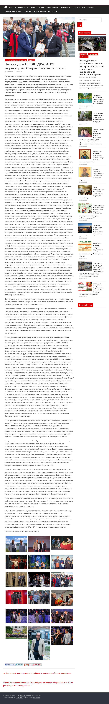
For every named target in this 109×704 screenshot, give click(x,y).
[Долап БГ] (5, 7)
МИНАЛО (90, 7)
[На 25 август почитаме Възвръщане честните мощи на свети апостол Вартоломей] (85, 150)
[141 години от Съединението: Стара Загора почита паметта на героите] (85, 112)
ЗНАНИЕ (33, 7)
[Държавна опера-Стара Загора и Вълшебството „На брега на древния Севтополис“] (85, 224)
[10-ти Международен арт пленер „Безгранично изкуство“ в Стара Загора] (85, 186)
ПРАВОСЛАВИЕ (52, 7)
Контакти (52, 12)
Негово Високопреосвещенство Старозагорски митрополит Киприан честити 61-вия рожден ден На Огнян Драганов (38, 684)
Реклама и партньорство (35, 12)
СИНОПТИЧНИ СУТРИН (13, 12)
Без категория (93, 54)
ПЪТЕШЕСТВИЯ (79, 7)
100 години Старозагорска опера (16, 60)
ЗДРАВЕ (42, 7)
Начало (12, 7)
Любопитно (84, 57)
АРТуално (22, 7)
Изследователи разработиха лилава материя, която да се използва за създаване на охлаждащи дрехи (92, 67)
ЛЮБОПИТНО (66, 7)
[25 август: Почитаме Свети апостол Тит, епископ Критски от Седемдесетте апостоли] (85, 168)
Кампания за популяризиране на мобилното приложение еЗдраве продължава (37, 673)
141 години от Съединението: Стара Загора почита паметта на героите (98, 117)
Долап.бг (19, 71)
